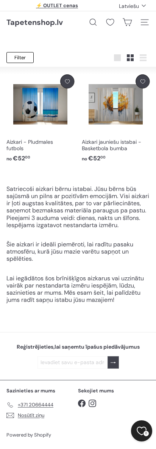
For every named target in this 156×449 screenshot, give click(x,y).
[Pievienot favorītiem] (67, 81)
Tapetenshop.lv (34, 22)
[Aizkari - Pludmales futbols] (40, 118)
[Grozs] (127, 22)
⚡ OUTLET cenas (57, 5)
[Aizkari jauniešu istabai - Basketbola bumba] (116, 118)
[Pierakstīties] (113, 362)
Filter (20, 57)
